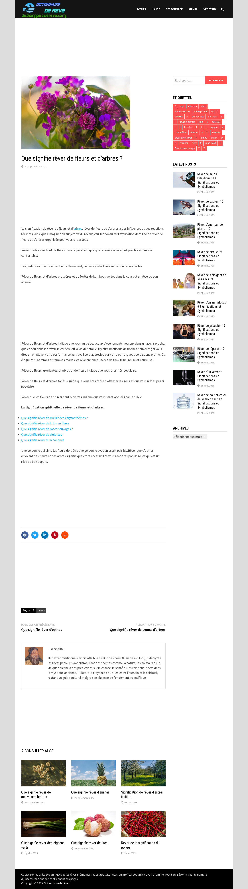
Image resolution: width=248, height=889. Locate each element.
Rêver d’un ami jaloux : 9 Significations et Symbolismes (211, 306)
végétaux (210, 9)
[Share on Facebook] (25, 535)
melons (194, 132)
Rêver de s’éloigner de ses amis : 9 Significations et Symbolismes (211, 281)
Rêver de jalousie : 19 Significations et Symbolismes (211, 330)
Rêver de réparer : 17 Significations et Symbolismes (211, 353)
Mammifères (181, 132)
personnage (174, 9)
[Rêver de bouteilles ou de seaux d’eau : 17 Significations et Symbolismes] (184, 395)
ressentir (184, 143)
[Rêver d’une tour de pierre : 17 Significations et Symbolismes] (184, 225)
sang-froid (210, 143)
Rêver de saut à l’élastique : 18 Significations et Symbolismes (208, 180)
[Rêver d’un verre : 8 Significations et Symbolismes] (184, 372)
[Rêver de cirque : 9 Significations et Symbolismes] (184, 252)
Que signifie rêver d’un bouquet (42, 440)
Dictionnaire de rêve (55, 883)
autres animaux (182, 111)
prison (214, 137)
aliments (192, 106)
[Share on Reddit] (64, 535)
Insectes (188, 127)
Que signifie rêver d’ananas (90, 792)
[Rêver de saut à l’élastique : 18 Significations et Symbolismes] (184, 174)
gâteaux (216, 121)
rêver (194, 143)
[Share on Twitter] (34, 535)
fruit (201, 121)
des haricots (198, 116)
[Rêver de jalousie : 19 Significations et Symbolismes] (184, 326)
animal (193, 9)
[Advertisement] (124, 43)
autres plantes (201, 111)
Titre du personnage (185, 148)
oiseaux (216, 132)
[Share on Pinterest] (54, 535)
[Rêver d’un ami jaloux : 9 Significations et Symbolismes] (184, 303)
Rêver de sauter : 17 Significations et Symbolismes (210, 206)
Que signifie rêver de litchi (89, 843)
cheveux (179, 116)
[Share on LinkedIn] (44, 535)
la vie (156, 9)
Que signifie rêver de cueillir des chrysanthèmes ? (54, 418)
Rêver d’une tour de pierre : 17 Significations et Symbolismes (210, 231)
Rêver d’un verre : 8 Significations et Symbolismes (209, 376)
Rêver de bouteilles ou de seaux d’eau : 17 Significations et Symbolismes (212, 401)
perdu (204, 137)
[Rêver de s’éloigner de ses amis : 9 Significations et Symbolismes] (184, 275)
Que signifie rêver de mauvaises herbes (36, 794)
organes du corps (183, 137)
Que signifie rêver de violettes (41, 434)
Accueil (142, 9)
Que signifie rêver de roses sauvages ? (47, 429)
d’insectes (212, 116)
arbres (78, 228)
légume (214, 127)
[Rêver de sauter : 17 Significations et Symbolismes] (184, 202)
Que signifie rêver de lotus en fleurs (45, 423)
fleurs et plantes (187, 121)
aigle (182, 106)
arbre (41, 610)
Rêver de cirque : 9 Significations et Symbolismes (209, 256)
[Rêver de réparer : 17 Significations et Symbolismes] (184, 349)
